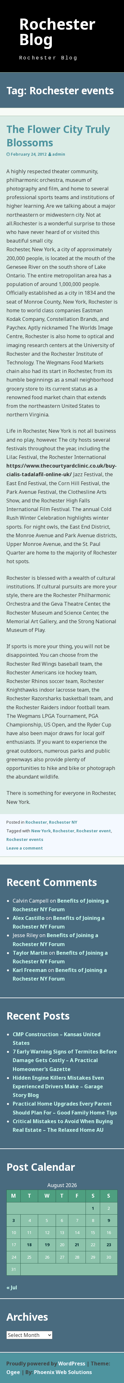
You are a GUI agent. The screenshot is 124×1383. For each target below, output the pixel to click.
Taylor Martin (30, 952)
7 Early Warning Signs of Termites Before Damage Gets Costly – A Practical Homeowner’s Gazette (65, 1060)
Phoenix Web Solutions (63, 1372)
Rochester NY (63, 822)
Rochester (36, 822)
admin (58, 154)
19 (47, 1244)
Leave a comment (24, 848)
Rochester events (24, 839)
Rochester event (93, 831)
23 (109, 1244)
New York (41, 831)
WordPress (71, 1363)
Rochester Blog (57, 31)
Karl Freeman (30, 970)
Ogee (13, 1372)
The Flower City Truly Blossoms (58, 135)
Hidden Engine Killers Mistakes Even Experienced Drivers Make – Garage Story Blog (58, 1086)
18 (29, 1244)
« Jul (11, 1287)
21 (77, 1244)
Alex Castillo (29, 917)
